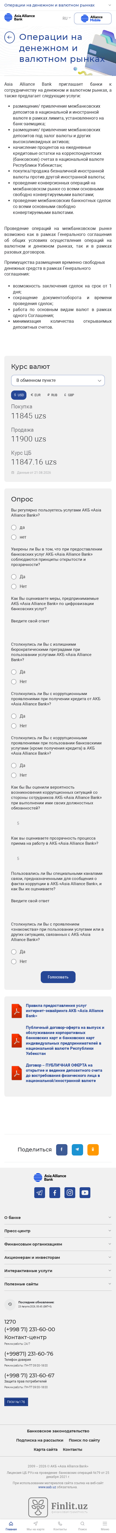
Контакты (72, 1449)
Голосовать (58, 977)
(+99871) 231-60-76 (28, 1353)
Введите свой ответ (30, 621)
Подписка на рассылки (39, 1440)
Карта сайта (45, 1449)
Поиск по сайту (84, 1440)
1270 (10, 1321)
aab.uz (19, 18)
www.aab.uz (47, 1487)
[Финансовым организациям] (9, 37)
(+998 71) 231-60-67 (29, 1375)
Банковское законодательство (58, 1431)
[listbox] (58, 380)
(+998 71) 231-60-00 (29, 1329)
